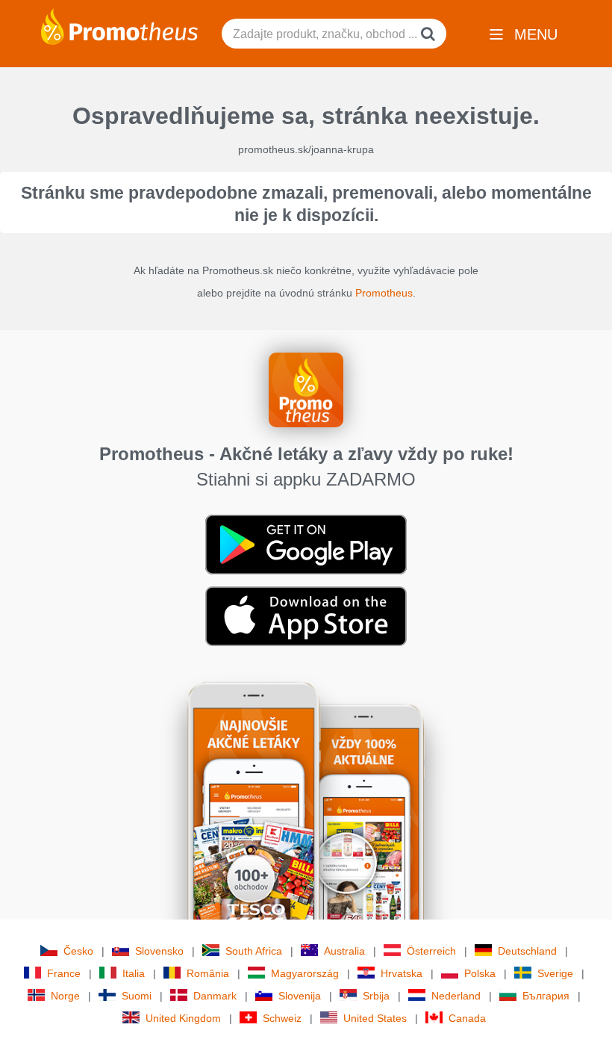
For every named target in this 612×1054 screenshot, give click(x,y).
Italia (133, 973)
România (208, 973)
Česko (78, 951)
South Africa (253, 951)
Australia (344, 951)
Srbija (376, 996)
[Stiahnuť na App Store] (306, 615)
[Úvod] (119, 25)
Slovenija (299, 996)
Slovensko (159, 951)
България (545, 996)
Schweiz (282, 1018)
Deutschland (527, 951)
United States (375, 1018)
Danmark (215, 996)
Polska (480, 973)
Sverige (555, 973)
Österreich (431, 951)
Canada (467, 1018)
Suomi (137, 996)
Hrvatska (401, 973)
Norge (65, 996)
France (64, 973)
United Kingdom (183, 1018)
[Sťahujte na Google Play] (306, 544)
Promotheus (384, 293)
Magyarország (305, 973)
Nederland (456, 996)
